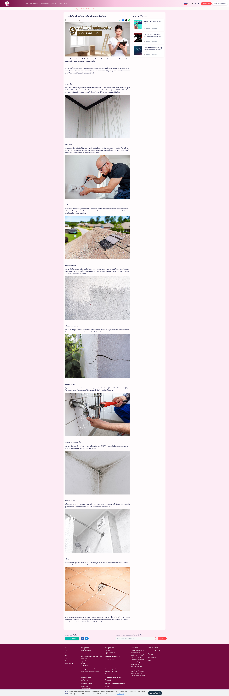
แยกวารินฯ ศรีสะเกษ (87, 683)
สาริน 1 (83, 663)
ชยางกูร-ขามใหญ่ (86, 677)
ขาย (66, 650)
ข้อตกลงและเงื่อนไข (153, 647)
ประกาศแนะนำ (34, 3)
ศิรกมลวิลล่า (108, 680)
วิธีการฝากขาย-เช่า (152, 657)
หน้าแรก (26, 3)
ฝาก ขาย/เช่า (206, 3)
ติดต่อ (65, 3)
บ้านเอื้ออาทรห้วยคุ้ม (86, 650)
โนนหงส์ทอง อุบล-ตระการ (112, 669)
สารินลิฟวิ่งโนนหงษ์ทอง (111, 671)
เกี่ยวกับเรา (150, 654)
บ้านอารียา (83, 674)
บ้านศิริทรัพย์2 (84, 686)
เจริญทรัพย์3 (84, 665)
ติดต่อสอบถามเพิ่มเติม (71, 635)
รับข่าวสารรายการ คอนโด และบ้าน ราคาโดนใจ (129, 635)
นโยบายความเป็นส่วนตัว (154, 651)
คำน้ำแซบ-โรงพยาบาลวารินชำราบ (115, 683)
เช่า (65, 652)
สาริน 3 (107, 686)
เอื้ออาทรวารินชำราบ (86, 688)
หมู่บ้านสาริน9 (84, 661)
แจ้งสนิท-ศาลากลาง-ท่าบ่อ (112, 656)
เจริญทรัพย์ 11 (108, 650)
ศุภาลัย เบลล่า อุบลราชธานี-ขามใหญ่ (90, 671)
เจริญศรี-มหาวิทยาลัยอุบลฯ (113, 677)
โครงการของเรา (69, 663)
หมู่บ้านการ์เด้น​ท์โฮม (110, 652)
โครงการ (53, 3)
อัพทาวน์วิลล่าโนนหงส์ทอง (111, 674)
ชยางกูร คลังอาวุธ (110, 647)
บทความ (60, 3)
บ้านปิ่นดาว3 (84, 680)
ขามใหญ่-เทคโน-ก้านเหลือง (88, 669)
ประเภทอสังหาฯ (44, 3)
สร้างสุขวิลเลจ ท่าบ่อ (110, 659)
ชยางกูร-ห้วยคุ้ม (85, 647)
